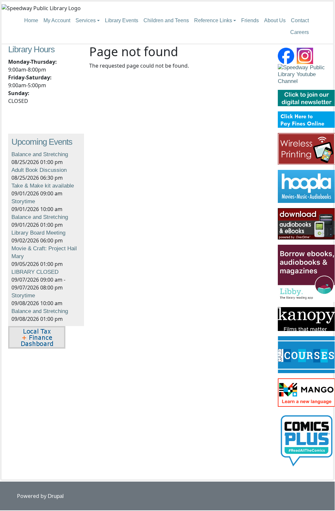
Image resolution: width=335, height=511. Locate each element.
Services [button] (85, 20)
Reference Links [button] (213, 20)
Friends (250, 20)
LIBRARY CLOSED (35, 272)
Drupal (56, 496)
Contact (300, 20)
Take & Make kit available (42, 186)
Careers (299, 32)
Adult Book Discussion (39, 170)
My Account (56, 20)
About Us (275, 20)
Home (31, 20)
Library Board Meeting (38, 233)
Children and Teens (166, 20)
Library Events (121, 20)
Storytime (23, 201)
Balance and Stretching (39, 154)
